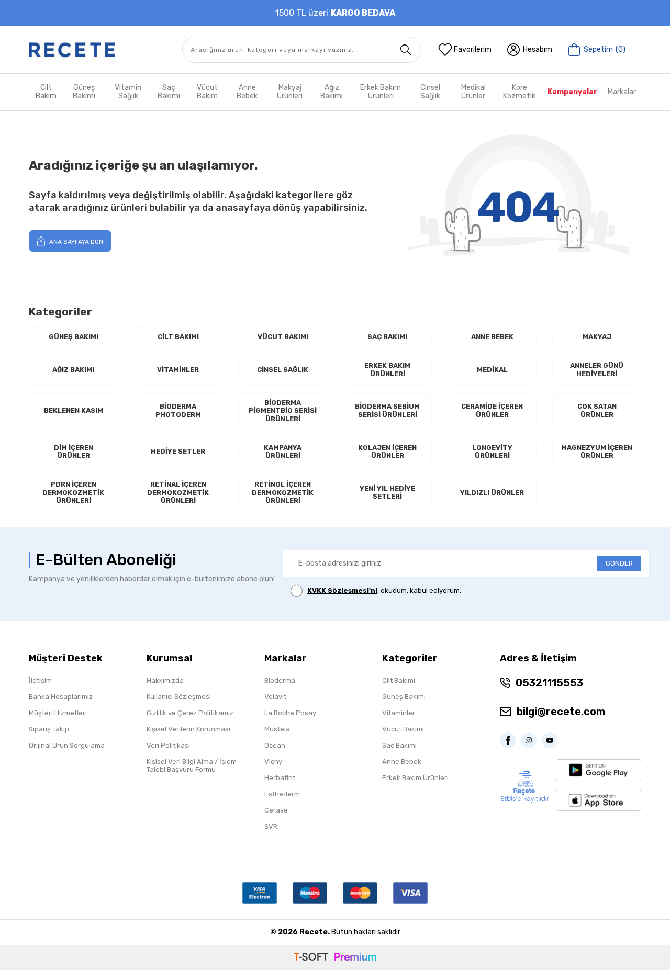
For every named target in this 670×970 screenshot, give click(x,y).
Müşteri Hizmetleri (58, 713)
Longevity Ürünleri (492, 452)
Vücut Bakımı (283, 337)
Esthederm (282, 794)
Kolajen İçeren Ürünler (387, 452)
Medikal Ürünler (473, 91)
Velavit (275, 697)
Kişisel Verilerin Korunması (188, 729)
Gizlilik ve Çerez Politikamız (190, 713)
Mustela (277, 729)
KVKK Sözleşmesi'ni (342, 590)
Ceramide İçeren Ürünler (492, 410)
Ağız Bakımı (331, 91)
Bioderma (279, 680)
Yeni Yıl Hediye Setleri (387, 492)
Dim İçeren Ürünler (73, 452)
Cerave (276, 810)
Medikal (492, 370)
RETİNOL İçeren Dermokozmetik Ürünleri (283, 492)
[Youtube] (552, 740)
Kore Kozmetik (519, 91)
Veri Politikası (168, 745)
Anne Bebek (247, 91)
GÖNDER (619, 563)
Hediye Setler (178, 451)
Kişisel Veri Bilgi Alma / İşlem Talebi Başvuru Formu (192, 765)
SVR (270, 826)
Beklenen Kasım (73, 410)
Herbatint (279, 778)
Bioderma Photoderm (178, 410)
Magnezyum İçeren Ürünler (596, 452)
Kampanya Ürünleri (283, 452)
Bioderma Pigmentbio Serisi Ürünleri (283, 411)
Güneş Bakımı (84, 91)
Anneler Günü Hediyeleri (596, 370)
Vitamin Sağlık (128, 91)
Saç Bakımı (169, 91)
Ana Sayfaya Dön (75, 241)
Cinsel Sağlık (430, 91)
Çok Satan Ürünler (597, 410)
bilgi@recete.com (561, 711)
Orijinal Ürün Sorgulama (67, 745)
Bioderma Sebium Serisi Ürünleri (387, 410)
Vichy (273, 761)
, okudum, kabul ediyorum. (384, 590)
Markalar (622, 91)
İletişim (40, 680)
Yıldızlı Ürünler (492, 493)
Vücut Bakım (207, 91)
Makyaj (597, 337)
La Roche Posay (290, 713)
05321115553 (549, 682)
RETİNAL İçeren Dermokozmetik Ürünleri (178, 492)
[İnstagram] (531, 740)
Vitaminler (178, 370)
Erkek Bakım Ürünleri (380, 91)
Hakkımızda (165, 680)
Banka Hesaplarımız (61, 697)
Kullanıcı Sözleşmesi (179, 697)
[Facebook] (510, 740)
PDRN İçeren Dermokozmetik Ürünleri (73, 492)
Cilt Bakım (46, 91)
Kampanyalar (572, 91)
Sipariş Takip (49, 729)
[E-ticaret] (335, 958)
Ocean (274, 745)
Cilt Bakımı (178, 337)
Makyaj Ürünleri (290, 91)
